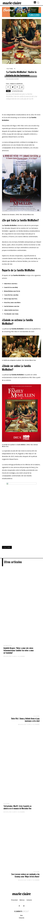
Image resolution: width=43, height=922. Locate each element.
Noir (21, 915)
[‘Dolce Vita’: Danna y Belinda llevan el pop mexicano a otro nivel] (21, 689)
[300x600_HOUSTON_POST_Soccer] (21, 484)
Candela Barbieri (16, 83)
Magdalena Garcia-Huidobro (14, 656)
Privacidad (14, 900)
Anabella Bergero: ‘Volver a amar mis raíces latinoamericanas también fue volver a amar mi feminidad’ (19, 650)
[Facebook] (8, 87)
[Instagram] (24, 906)
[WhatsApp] (22, 87)
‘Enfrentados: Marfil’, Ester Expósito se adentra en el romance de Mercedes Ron (17, 807)
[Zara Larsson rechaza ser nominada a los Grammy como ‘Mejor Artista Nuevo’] (21, 845)
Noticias (22, 900)
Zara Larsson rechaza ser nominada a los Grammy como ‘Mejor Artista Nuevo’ (25, 875)
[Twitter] (13, 87)
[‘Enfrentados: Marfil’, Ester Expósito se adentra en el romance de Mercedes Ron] (21, 767)
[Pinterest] (17, 87)
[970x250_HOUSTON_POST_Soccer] (21, 16)
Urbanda (21, 918)
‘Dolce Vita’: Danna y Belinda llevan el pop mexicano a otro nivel (25, 719)
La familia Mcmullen (17, 91)
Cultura (9, 68)
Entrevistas (8, 645)
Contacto (29, 900)
